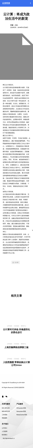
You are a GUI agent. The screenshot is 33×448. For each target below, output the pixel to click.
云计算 (17, 262)
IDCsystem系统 (21, 408)
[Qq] (3, 396)
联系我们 (4, 434)
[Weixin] (6, 396)
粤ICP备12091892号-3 (8, 438)
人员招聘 (4, 431)
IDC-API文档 (6, 408)
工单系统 (4, 414)
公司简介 (4, 428)
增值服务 (4, 418)
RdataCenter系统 (21, 414)
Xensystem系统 (21, 411)
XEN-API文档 (6, 411)
